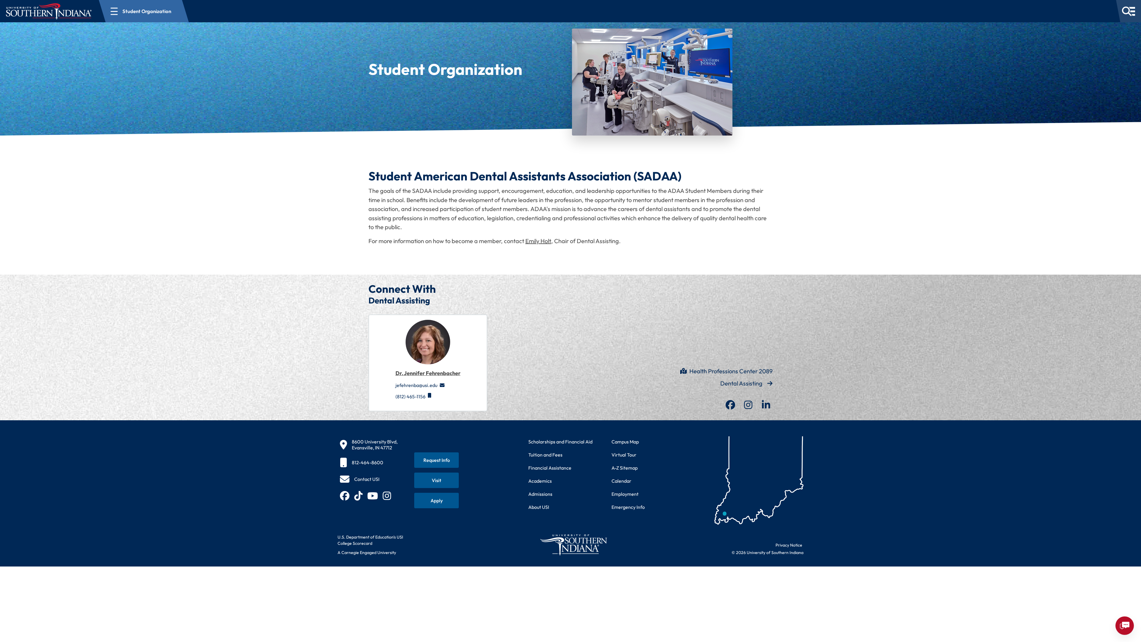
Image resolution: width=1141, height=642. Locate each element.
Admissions (540, 494)
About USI (538, 507)
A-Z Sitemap (625, 468)
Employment (625, 494)
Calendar (621, 481)
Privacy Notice (789, 545)
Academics (540, 481)
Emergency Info (628, 507)
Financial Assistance (549, 468)
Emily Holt (538, 241)
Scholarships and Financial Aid (560, 442)
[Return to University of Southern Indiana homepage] (573, 545)
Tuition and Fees (545, 455)
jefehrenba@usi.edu (416, 385)
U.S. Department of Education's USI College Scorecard (370, 540)
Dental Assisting (741, 383)
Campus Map (625, 442)
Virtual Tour (624, 455)
